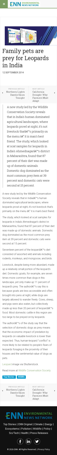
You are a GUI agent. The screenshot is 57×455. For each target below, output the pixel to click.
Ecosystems (12, 428)
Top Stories (9, 377)
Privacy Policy (44, 449)
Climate (38, 424)
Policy (47, 428)
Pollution (26, 428)
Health (24, 433)
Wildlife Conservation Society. (34, 370)
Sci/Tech (14, 433)
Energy (48, 424)
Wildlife (21, 377)
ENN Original (25, 424)
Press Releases (39, 433)
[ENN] (25, 4)
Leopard (7, 364)
